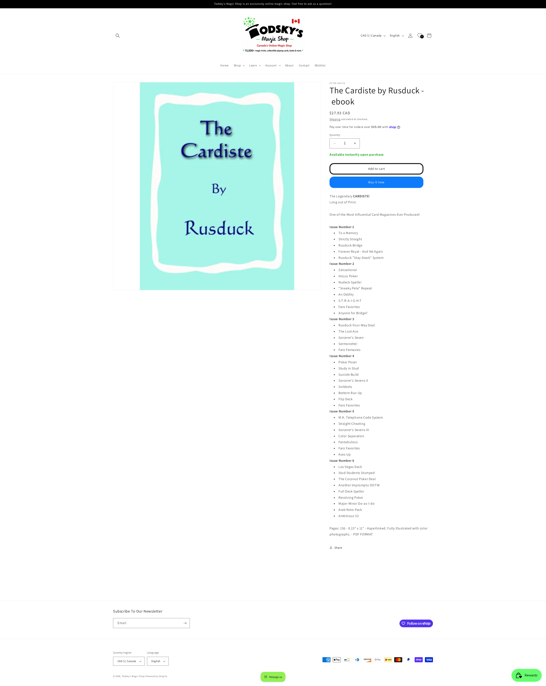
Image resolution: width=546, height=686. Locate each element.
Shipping (335, 119)
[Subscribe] (185, 623)
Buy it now (376, 182)
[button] (117, 35)
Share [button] (338, 548)
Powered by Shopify (156, 676)
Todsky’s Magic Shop (133, 676)
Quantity (335, 135)
